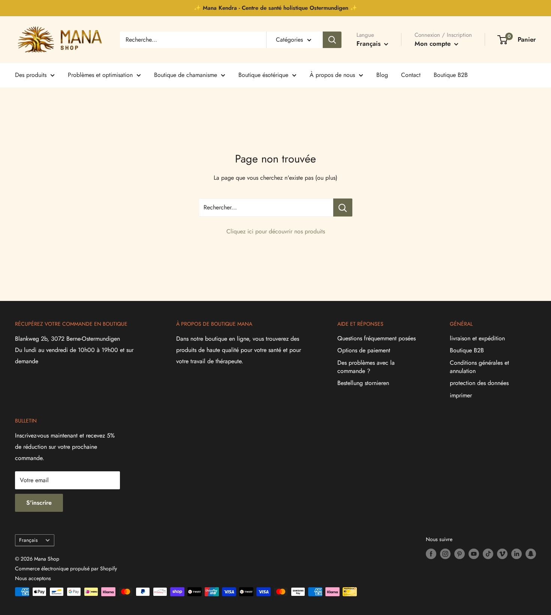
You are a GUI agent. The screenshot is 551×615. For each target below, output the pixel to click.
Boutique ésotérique (263, 75)
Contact (411, 75)
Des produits (30, 75)
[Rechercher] (332, 40)
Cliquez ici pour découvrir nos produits (275, 231)
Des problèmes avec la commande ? (366, 366)
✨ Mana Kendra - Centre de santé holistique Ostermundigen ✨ (275, 8)
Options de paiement (363, 350)
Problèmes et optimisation (100, 75)
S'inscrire (39, 502)
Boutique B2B (451, 75)
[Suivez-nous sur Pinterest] (459, 553)
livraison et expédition (477, 338)
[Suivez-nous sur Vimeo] (502, 553)
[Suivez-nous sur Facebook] (431, 553)
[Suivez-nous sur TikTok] (488, 553)
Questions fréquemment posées (376, 338)
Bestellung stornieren (363, 383)
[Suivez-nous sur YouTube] (474, 553)
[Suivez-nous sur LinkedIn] (516, 553)
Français (28, 540)
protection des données (479, 383)
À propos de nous (332, 75)
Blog (382, 75)
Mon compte (433, 43)
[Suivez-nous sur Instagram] (445, 553)
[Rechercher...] (342, 207)
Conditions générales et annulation (479, 366)
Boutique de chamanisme (185, 75)
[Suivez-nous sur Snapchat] (531, 553)
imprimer (461, 395)
